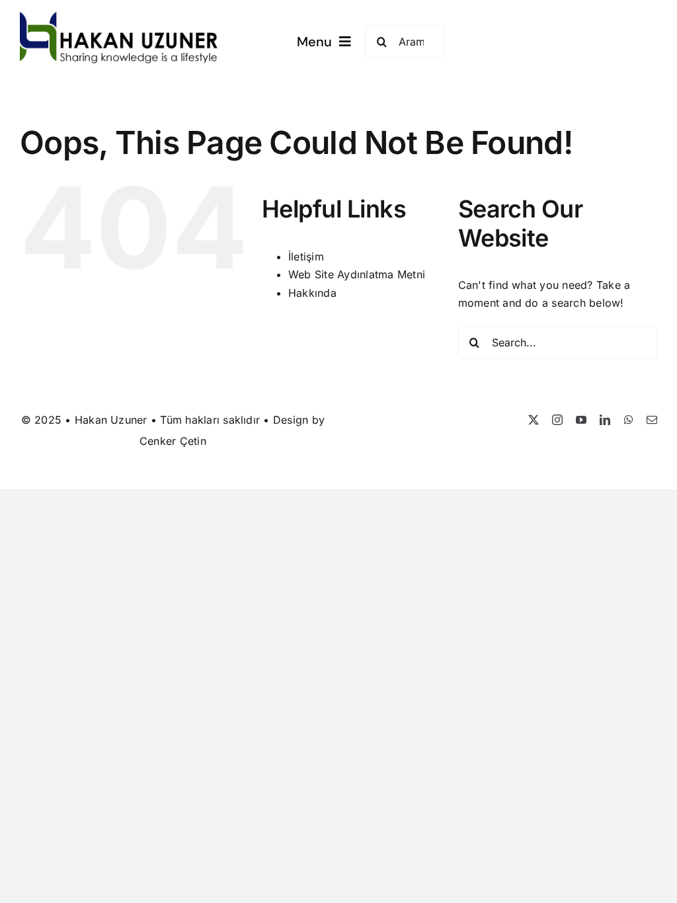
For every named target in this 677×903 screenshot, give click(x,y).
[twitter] (533, 419)
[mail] (652, 419)
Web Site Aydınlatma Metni (356, 274)
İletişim (306, 256)
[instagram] (557, 419)
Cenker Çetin (172, 441)
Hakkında (312, 292)
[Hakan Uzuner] (119, 17)
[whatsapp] (628, 419)
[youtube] (581, 419)
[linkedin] (605, 419)
